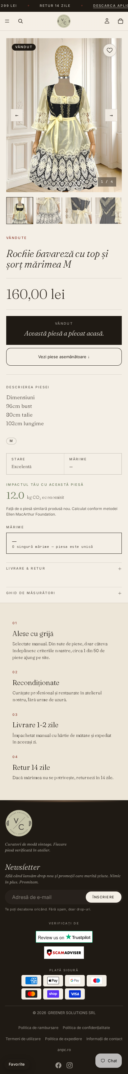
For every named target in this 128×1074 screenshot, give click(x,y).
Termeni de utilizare (23, 1038)
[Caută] (20, 21)
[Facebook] (58, 1065)
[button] (64, 115)
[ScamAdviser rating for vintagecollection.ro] (64, 953)
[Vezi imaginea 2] (49, 210)
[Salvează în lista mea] (109, 50)
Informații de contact (104, 1038)
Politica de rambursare (38, 1027)
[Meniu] (7, 21)
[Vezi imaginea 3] (78, 210)
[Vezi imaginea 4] (108, 210)
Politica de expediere (63, 1038)
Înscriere (104, 897)
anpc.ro (64, 1049)
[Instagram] (69, 1065)
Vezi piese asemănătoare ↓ (64, 356)
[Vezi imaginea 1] (19, 210)
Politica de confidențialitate (86, 1027)
